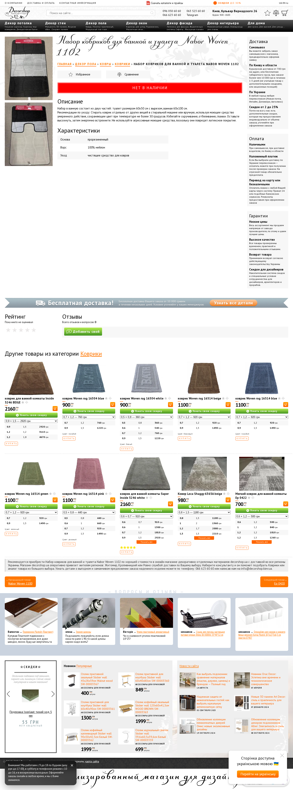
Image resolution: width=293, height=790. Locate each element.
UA (280, 2)
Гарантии (258, 216)
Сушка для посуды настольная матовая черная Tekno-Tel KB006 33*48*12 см (203, 633)
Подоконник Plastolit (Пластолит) (38, 632)
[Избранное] (267, 13)
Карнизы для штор (135, 26)
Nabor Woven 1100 (20, 583)
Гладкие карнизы (13, 26)
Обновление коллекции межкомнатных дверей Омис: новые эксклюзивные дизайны (213, 724)
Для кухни (253, 26)
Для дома (256, 23)
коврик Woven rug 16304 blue (83, 398)
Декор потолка (18, 23)
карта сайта (92, 761)
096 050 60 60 (172, 11)
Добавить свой (86, 331)
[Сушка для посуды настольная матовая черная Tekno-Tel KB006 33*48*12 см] (204, 614)
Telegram (192, 15)
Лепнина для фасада (178, 26)
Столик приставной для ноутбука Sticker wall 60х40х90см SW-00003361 (98, 705)
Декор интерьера (223, 23)
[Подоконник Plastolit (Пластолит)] (31, 614)
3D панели (61, 26)
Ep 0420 (279, 583)
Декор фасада (179, 23)
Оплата (256, 138)
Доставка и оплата (41, 2)
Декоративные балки (27, 29)
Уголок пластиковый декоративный (153, 632)
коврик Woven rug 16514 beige (199, 398)
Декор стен (55, 23)
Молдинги (50, 26)
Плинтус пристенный (103, 26)
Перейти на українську (257, 774)
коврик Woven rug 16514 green (26, 494)
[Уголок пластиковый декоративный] (146, 614)
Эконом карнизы (83, 632)
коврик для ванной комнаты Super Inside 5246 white (144, 496)
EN (284, 2)
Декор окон (136, 23)
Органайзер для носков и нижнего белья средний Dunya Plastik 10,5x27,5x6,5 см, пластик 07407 (261, 635)
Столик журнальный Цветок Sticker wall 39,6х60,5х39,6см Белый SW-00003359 (151, 735)
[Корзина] (284, 13)
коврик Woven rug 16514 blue (256, 398)
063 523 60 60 (196, 11)
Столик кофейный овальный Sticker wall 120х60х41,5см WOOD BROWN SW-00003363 (152, 707)
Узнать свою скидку (33, 415)
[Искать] (152, 13)
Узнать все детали (233, 303)
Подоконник (152, 26)
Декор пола (96, 23)
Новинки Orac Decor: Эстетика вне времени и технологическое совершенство (265, 679)
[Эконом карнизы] (88, 614)
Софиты (179, 29)
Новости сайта (189, 666)
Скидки (229, 2)
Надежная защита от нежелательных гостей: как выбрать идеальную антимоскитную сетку (213, 701)
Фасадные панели (194, 29)
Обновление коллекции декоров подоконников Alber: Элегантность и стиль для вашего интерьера (267, 724)
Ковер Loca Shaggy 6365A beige (200, 494)
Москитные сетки (134, 29)
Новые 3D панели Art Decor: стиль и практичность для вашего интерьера (268, 700)
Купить (11, 443)
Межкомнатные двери (218, 26)
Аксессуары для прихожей (96, 688)
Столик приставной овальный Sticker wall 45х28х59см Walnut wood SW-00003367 (97, 679)
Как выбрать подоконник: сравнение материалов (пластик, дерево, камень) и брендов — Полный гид (213, 679)
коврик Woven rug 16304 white (141, 398)
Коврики (91, 353)
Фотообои (31, 722)
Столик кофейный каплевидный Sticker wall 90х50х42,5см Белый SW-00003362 (97, 735)
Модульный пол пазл (96, 29)
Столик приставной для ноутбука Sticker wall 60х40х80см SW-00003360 (152, 677)
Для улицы (277, 26)
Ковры (89, 26)
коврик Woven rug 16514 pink (83, 494)
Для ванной (265, 26)
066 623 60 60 (172, 15)
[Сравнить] (276, 13)
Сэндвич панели (60, 29)
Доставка (258, 41)
